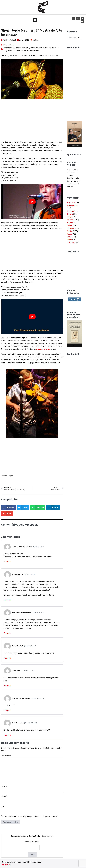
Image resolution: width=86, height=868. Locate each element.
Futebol (70, 223)
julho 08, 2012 (31, 574)
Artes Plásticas (72, 205)
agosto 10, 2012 (30, 646)
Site (2, 806)
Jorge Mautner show (11, 50)
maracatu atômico (43, 349)
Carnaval (70, 211)
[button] (35, 20)
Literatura (70, 228)
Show (11, 45)
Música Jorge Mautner (30, 50)
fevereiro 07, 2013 (38, 698)
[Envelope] (82, 21)
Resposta (7, 562)
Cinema (70, 214)
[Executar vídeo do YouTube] (32, 201)
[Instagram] (78, 18)
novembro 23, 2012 (28, 670)
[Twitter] (82, 18)
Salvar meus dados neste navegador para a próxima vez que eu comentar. (30, 816)
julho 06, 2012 (39, 547)
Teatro (69, 240)
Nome (4, 787)
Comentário (6, 756)
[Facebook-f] (73, 18)
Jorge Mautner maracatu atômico (44, 48)
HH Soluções (6, 864)
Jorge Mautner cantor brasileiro (16, 48)
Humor (69, 225)
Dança (69, 217)
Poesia (69, 234)
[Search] (79, 37)
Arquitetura (71, 203)
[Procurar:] (74, 38)
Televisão (70, 243)
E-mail (4, 796)
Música (6, 45)
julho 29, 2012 (39, 612)
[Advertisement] (32, 123)
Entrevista (70, 220)
